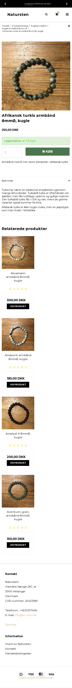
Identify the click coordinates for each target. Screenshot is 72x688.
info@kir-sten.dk (25, 615)
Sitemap (10, 624)
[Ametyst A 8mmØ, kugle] (18, 413)
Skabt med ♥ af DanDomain (36, 677)
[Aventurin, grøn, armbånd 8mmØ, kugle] (18, 491)
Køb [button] (49, 151)
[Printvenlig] (69, 25)
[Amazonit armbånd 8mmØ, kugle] (18, 334)
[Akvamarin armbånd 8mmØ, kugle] (18, 252)
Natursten (18, 14)
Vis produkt (18, 306)
